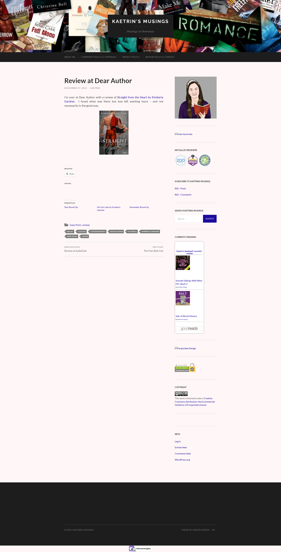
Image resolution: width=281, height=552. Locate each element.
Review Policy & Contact (160, 57)
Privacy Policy (131, 57)
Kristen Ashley (182, 287)
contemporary (98, 231)
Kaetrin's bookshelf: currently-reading (189, 252)
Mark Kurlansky (183, 319)
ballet (70, 231)
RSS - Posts (180, 188)
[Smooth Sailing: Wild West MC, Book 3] (183, 269)
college (82, 231)
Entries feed (181, 447)
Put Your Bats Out (153, 249)
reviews (86, 225)
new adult (72, 236)
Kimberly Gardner (150, 231)
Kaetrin (95, 88)
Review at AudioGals (75, 249)
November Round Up (139, 207)
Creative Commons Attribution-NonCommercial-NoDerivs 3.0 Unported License (195, 401)
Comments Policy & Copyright (99, 57)
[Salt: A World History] (183, 304)
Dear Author (116, 231)
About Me (69, 57)
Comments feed (183, 453)
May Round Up (71, 207)
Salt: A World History (186, 316)
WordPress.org (182, 459)
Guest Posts (75, 225)
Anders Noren (201, 530)
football (132, 231)
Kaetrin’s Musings (83, 530)
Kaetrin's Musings (140, 21)
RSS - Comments (183, 194)
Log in (178, 441)
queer (85, 236)
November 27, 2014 (75, 88)
